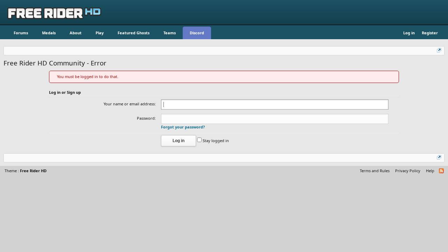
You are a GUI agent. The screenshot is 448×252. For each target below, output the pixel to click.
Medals (49, 32)
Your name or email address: (130, 103)
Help (430, 170)
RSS (441, 171)
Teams (169, 32)
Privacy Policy (407, 170)
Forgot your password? (183, 127)
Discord (197, 32)
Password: (146, 118)
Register (430, 32)
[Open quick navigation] (439, 51)
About (76, 32)
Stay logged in (215, 140)
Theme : (26, 170)
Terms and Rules (375, 170)
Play (100, 32)
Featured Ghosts (133, 32)
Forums (21, 32)
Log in (409, 32)
